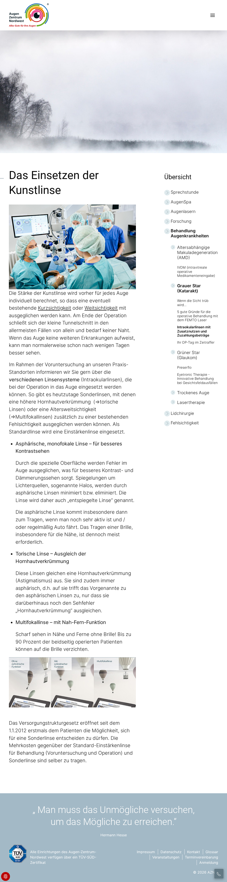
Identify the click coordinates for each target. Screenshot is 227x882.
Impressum (146, 852)
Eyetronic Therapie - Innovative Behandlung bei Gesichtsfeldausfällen (197, 379)
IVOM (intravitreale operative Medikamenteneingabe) (196, 272)
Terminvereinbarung (201, 857)
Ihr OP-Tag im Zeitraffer (195, 343)
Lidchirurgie (182, 413)
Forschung (181, 221)
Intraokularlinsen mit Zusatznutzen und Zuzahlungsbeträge (194, 331)
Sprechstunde (185, 192)
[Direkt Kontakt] (218, 873)
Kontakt (193, 852)
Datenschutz (171, 852)
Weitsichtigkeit (101, 308)
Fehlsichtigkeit (185, 422)
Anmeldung (208, 862)
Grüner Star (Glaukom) (188, 355)
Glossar (211, 852)
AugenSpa (181, 202)
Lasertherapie (191, 402)
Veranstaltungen (165, 857)
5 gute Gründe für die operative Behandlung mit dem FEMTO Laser (197, 316)
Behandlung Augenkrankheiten (190, 233)
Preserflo (184, 368)
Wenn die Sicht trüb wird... (192, 303)
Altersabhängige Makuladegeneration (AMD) (197, 252)
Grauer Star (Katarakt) (189, 288)
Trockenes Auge (193, 392)
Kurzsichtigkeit (54, 308)
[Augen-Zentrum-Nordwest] (29, 15)
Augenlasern (183, 211)
